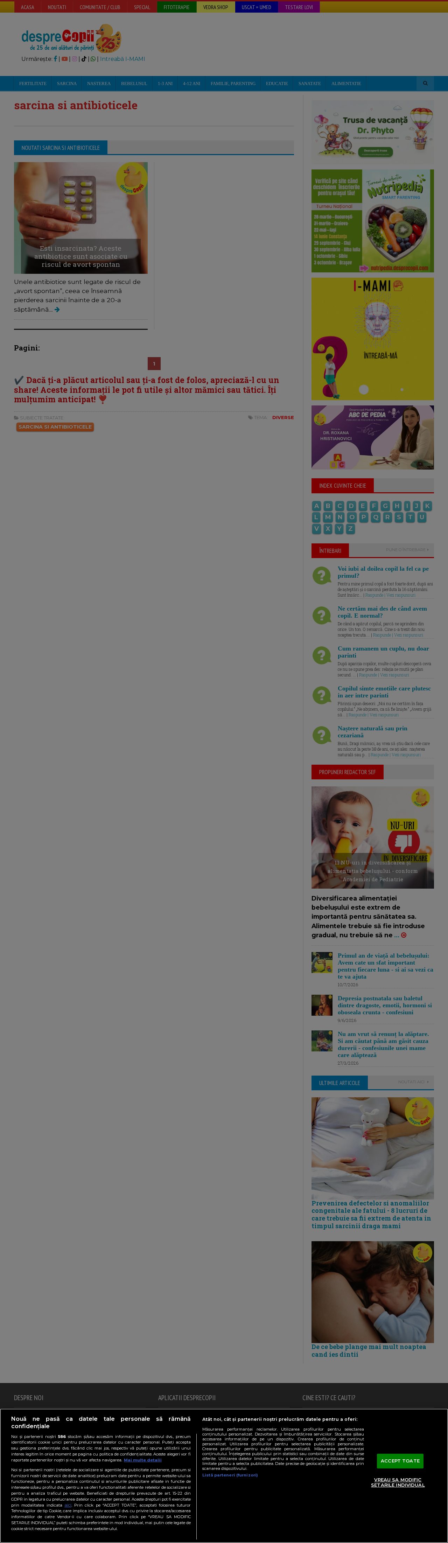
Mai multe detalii (143, 1460)
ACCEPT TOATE (400, 1461)
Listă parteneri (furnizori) (230, 1475)
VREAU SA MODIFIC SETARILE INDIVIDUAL (398, 1482)
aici (67, 1505)
